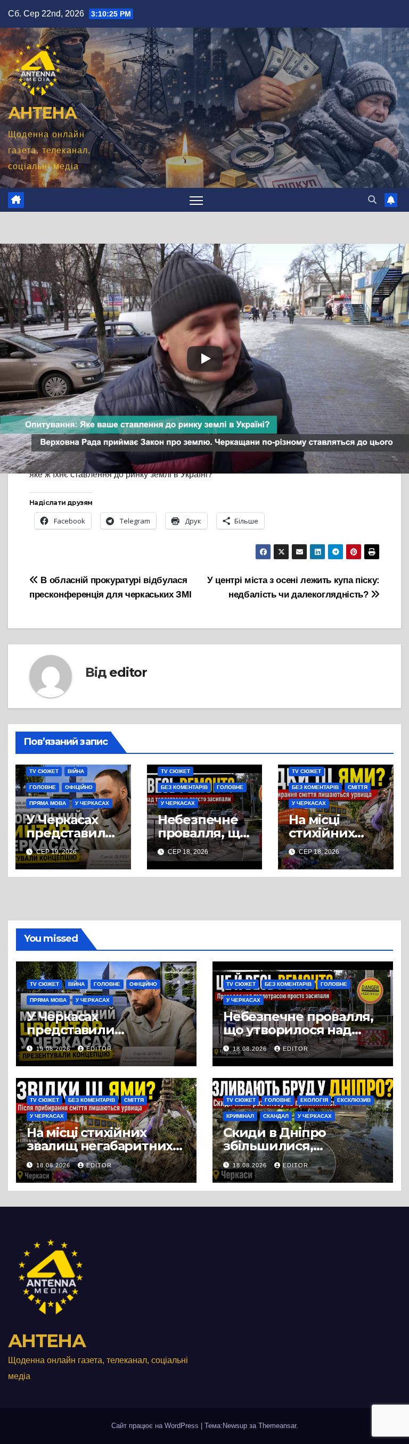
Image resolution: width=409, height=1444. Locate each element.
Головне (42, 787)
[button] (372, 199)
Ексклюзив (354, 1100)
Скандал (276, 1116)
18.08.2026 (251, 1048)
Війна (76, 771)
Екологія (314, 1100)
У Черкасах (92, 803)
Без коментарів (184, 787)
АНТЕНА (42, 113)
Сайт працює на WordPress (156, 1426)
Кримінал (240, 1116)
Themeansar (277, 1426)
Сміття (357, 787)
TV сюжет (44, 771)
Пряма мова (47, 803)
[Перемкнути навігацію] (196, 200)
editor (128, 672)
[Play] (205, 358)
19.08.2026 (54, 1048)
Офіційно (79, 787)
